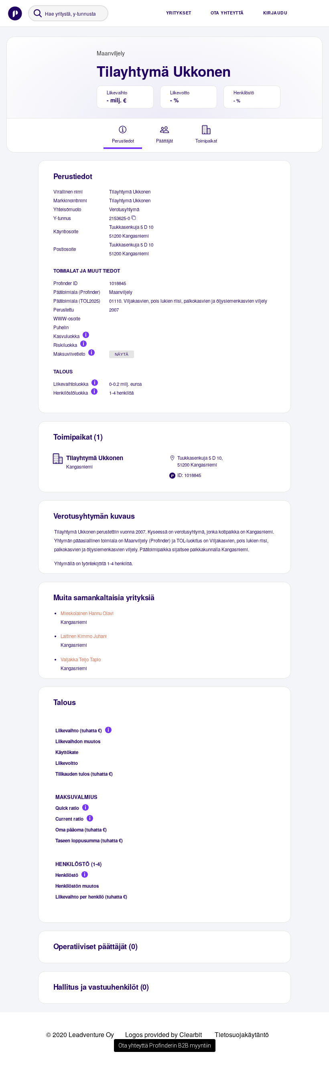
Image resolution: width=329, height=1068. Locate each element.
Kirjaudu (275, 13)
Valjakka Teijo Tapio (81, 659)
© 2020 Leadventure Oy (80, 1034)
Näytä (121, 354)
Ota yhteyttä (227, 13)
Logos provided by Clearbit (163, 1034)
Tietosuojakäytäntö (242, 1034)
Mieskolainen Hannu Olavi (87, 613)
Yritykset (178, 13)
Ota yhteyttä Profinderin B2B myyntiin (164, 1045)
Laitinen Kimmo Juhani (84, 636)
